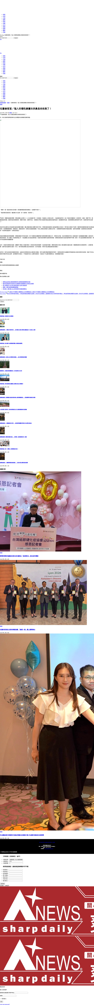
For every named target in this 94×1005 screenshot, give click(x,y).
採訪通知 (46, 842)
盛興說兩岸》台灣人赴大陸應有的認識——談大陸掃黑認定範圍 (13, 357)
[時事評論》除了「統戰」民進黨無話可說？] (4, 445)
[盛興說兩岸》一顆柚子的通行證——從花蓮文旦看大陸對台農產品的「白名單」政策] (2, 326)
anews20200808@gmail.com (49, 848)
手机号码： (6, 879)
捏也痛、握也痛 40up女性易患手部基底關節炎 (15, 289)
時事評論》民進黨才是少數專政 (6, 316)
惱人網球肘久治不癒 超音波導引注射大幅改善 (15, 285)
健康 (1, 104)
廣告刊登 (49, 842)
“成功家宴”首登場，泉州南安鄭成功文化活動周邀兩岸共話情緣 (13, 409)
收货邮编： (6, 873)
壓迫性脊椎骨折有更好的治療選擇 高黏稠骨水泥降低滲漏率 (18, 283)
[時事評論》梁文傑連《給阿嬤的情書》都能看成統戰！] (4, 340)
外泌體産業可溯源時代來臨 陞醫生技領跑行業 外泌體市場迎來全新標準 (22, 835)
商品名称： (6, 859)
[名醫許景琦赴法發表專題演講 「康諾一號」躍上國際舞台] (43, 624)
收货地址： (6, 871)
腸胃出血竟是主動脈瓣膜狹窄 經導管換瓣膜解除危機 (16, 282)
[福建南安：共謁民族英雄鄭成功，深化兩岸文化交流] (4, 367)
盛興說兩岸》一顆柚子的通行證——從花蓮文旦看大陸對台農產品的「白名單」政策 (17, 329)
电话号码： (6, 877)
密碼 (1, 995)
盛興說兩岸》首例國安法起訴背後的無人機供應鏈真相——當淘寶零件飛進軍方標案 (17, 397)
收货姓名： (6, 869)
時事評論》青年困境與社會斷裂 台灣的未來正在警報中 (11, 383)
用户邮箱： (6, 875)
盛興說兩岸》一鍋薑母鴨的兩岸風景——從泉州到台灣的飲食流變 (14, 462)
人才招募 (53, 842)
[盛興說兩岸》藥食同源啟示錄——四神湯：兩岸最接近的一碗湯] (2, 433)
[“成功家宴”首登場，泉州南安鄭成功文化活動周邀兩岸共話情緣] (4, 406)
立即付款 (2, 883)
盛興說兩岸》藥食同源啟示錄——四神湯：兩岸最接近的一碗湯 (13, 436)
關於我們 (42, 842)
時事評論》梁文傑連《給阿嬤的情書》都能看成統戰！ (11, 343)
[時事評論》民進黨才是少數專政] (4, 313)
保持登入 (3, 998)
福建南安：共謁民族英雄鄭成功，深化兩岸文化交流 (11, 370)
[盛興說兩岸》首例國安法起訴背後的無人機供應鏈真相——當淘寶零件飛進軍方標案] (2, 394)
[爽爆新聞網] (19, 11)
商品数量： (6, 863)
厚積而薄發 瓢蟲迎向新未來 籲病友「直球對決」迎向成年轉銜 (19, 556)
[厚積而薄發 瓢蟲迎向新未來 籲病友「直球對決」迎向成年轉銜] (40, 551)
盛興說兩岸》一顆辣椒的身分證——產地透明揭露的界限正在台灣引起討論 (16, 423)
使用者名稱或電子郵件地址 (7, 992)
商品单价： (6, 861)
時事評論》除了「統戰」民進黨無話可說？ (9, 448)
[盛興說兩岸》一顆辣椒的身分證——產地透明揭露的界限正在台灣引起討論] (2, 420)
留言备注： (6, 880)
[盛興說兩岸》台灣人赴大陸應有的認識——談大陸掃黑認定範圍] (2, 354)
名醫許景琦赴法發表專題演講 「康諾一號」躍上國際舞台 (17, 629)
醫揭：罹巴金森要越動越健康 (10, 287)
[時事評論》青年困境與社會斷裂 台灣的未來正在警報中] (4, 380)
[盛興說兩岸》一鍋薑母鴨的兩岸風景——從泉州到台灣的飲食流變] (2, 459)
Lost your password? (5, 1004)
